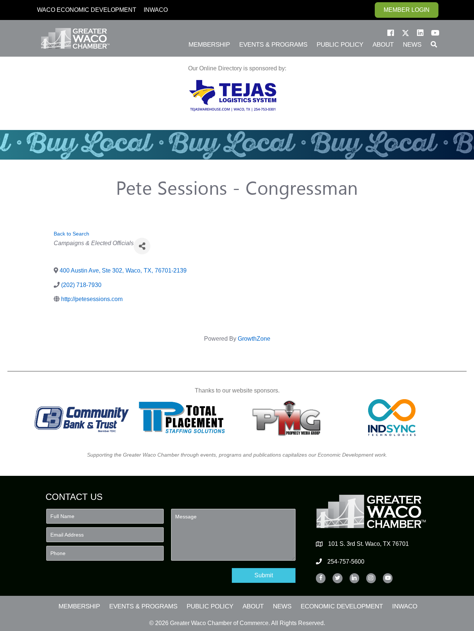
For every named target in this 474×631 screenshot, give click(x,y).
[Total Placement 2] (185, 417)
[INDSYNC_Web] (392, 417)
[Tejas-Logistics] (232, 96)
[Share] (142, 246)
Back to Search (71, 234)
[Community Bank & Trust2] (81, 417)
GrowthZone (254, 338)
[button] (390, 33)
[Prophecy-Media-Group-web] (288, 417)
